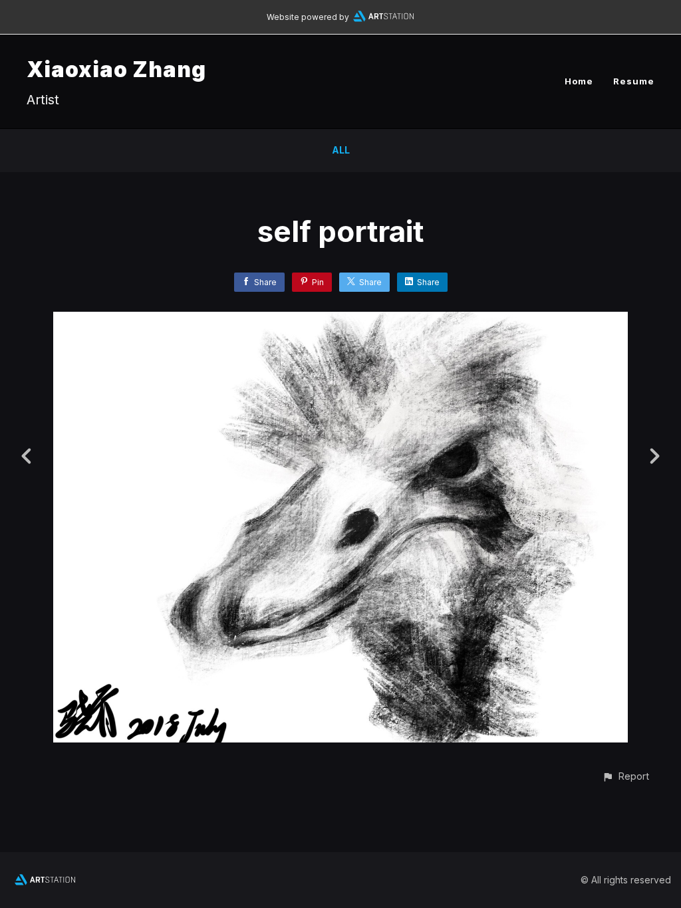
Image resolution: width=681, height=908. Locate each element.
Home (579, 81)
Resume (633, 81)
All (341, 150)
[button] (625, 776)
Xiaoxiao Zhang (116, 69)
